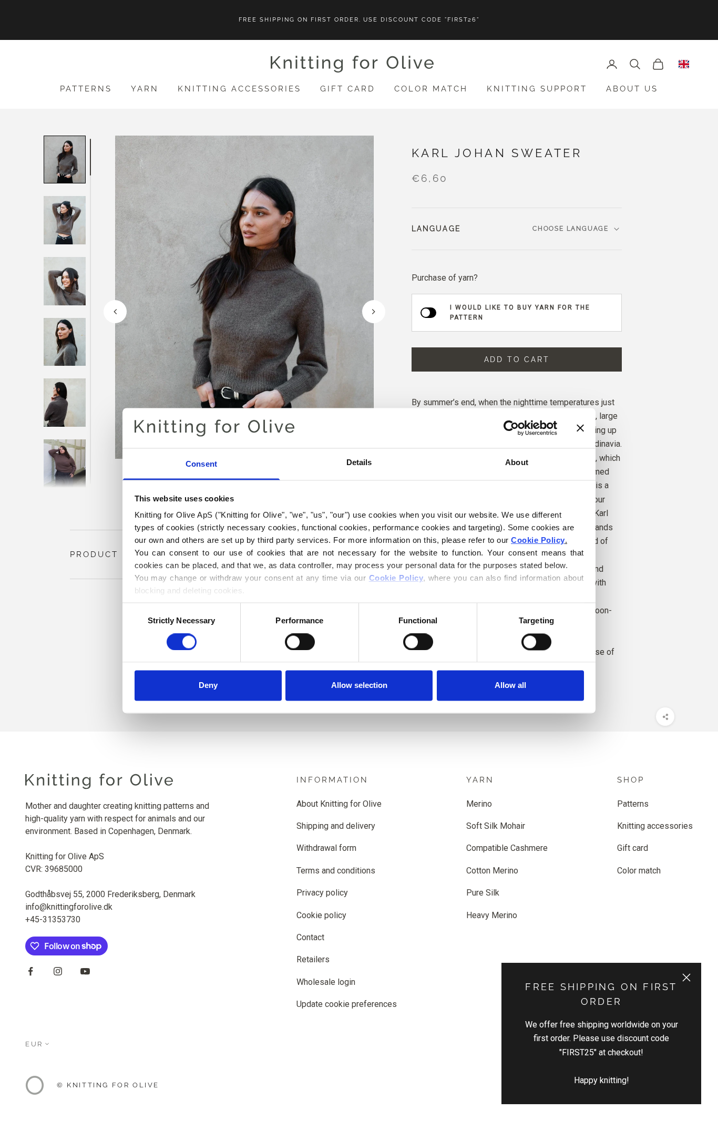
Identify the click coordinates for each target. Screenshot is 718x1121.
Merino (479, 804)
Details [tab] (359, 462)
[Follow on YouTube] (85, 971)
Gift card (347, 89)
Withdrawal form (326, 848)
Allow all (510, 685)
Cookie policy (321, 915)
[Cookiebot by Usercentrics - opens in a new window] (511, 428)
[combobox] (684, 64)
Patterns (86, 89)
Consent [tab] (201, 464)
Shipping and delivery (335, 826)
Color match (431, 89)
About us (632, 89)
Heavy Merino (491, 915)
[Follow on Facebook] (30, 971)
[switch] (300, 641)
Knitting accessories (239, 89)
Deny (208, 685)
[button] (373, 311)
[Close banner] (580, 427)
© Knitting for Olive (108, 1085)
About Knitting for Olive (339, 804)
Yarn (145, 89)
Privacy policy (322, 893)
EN (684, 64)
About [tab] (516, 462)
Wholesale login (325, 982)
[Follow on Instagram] (58, 971)
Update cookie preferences (346, 1004)
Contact (310, 937)
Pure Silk (482, 893)
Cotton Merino (492, 871)
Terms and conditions (335, 871)
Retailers (313, 959)
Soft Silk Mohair (495, 826)
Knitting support (537, 89)
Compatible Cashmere (507, 848)
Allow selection (359, 685)
